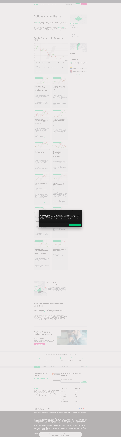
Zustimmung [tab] (46, 210)
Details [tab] (60, 210)
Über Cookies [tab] (74, 210)
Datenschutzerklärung (62, 222)
